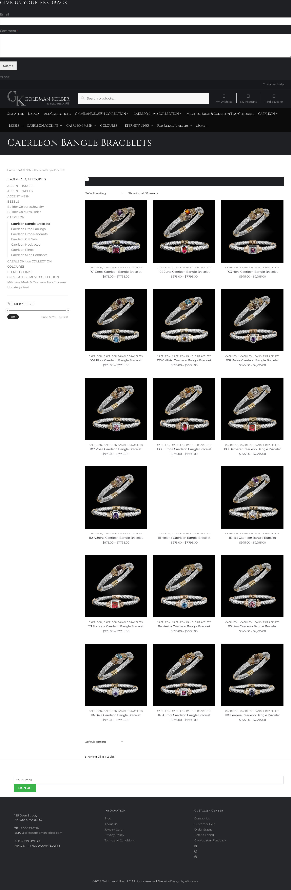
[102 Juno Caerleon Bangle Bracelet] (184, 231)
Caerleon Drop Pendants (29, 234)
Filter (13, 316)
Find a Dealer (274, 101)
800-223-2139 (30, 828)
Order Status (203, 829)
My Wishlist (224, 101)
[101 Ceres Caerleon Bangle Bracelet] (116, 231)
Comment (9, 31)
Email (4, 14)
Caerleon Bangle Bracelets (123, 267)
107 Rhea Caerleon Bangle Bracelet (116, 449)
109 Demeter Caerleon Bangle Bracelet (252, 449)
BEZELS (13, 201)
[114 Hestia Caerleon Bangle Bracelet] (184, 586)
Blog (108, 818)
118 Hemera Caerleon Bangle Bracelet (252, 715)
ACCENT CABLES (20, 191)
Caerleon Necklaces (25, 244)
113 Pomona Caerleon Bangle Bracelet (116, 626)
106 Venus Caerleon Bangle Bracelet (252, 360)
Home (11, 169)
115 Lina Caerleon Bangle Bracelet (252, 626)
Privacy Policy (114, 835)
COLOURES (16, 266)
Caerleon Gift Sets (24, 239)
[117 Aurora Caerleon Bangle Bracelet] (184, 675)
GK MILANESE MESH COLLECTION (33, 277)
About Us (111, 824)
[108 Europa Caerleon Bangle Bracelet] (184, 409)
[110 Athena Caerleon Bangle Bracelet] (116, 497)
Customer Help (273, 84)
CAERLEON (24, 169)
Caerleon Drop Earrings (28, 229)
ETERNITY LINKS (19, 272)
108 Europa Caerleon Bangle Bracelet (184, 449)
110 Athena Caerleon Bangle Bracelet (116, 538)
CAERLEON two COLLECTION (29, 261)
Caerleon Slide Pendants (29, 255)
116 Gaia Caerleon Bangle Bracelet (116, 715)
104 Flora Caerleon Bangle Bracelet (116, 360)
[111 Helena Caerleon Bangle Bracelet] (184, 497)
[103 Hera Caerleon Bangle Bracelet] (252, 231)
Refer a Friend (204, 835)
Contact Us (202, 818)
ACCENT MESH (18, 196)
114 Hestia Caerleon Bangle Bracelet (184, 626)
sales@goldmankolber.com (43, 832)
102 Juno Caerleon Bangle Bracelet (184, 272)
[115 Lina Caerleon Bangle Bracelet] (252, 586)
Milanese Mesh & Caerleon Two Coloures (36, 282)
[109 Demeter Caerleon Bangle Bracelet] (252, 409)
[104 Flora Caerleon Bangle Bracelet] (116, 320)
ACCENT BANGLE (20, 186)
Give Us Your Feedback (210, 840)
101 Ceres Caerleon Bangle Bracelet (116, 272)
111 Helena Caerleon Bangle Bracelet (184, 538)
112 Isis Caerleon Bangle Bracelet (252, 538)
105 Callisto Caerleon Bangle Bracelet (184, 360)
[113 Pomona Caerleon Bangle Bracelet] (116, 586)
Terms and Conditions (120, 840)
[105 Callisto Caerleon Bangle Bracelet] (184, 320)
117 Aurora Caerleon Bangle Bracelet (184, 715)
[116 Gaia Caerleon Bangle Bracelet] (116, 675)
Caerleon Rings (22, 250)
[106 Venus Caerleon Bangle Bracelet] (252, 320)
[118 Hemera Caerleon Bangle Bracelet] (252, 675)
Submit (8, 66)
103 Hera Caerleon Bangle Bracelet (252, 272)
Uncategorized (18, 287)
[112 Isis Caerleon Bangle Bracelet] (252, 497)
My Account (248, 101)
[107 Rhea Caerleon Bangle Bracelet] (116, 409)
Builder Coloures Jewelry (25, 207)
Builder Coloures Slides (24, 212)
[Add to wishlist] (142, 205)
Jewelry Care (113, 829)
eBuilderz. (192, 881)
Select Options (116, 285)
